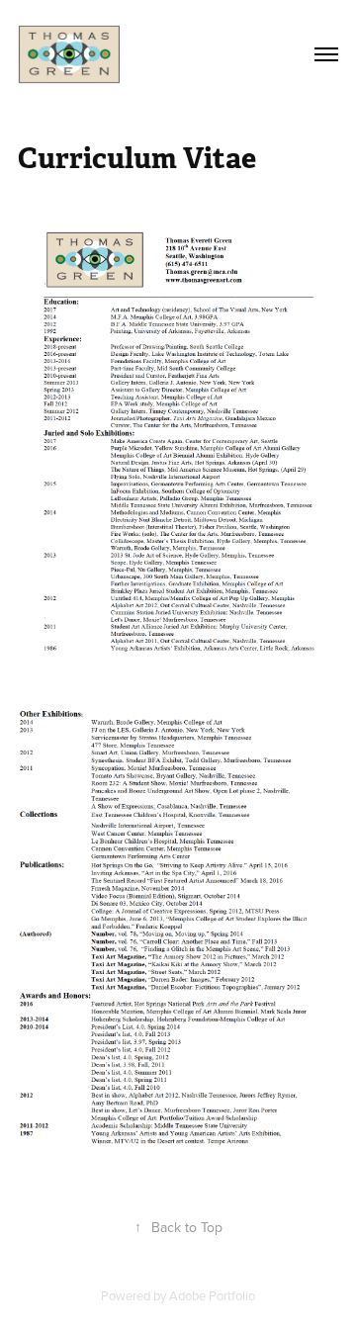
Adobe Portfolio (212, 1295)
